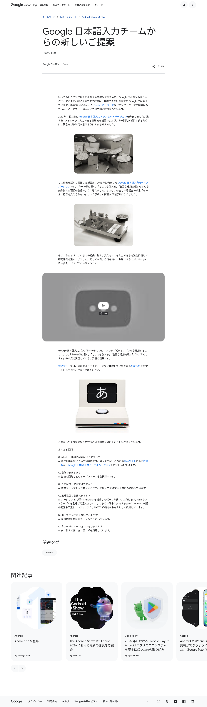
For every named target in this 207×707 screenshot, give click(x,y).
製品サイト (64, 366)
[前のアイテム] (14, 668)
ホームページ (48, 17)
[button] (158, 66)
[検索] (184, 4)
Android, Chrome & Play (93, 17)
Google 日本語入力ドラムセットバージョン (103, 116)
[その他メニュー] (192, 4)
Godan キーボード (103, 105)
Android (49, 552)
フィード (99, 5)
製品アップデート (61, 5)
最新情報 (44, 5)
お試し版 (135, 366)
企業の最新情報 (82, 5)
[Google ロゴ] (16, 701)
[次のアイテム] (22, 668)
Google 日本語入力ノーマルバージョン (89, 465)
